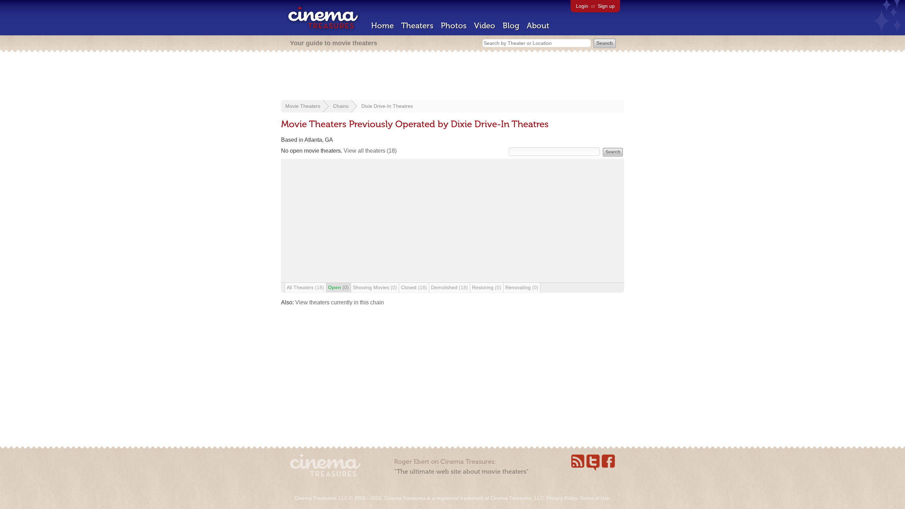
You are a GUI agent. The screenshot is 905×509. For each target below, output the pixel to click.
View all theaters (370, 151)
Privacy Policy (562, 498)
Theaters (417, 25)
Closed (414, 287)
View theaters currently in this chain (339, 302)
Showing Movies (375, 287)
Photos (454, 25)
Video (484, 25)
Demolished (449, 287)
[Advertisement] (452, 77)
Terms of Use (594, 498)
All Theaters (305, 287)
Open (338, 287)
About (538, 25)
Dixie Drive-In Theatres (387, 106)
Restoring (486, 287)
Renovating (521, 287)
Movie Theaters (302, 106)
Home (382, 25)
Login (582, 6)
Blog (511, 25)
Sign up (606, 6)
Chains (341, 106)
